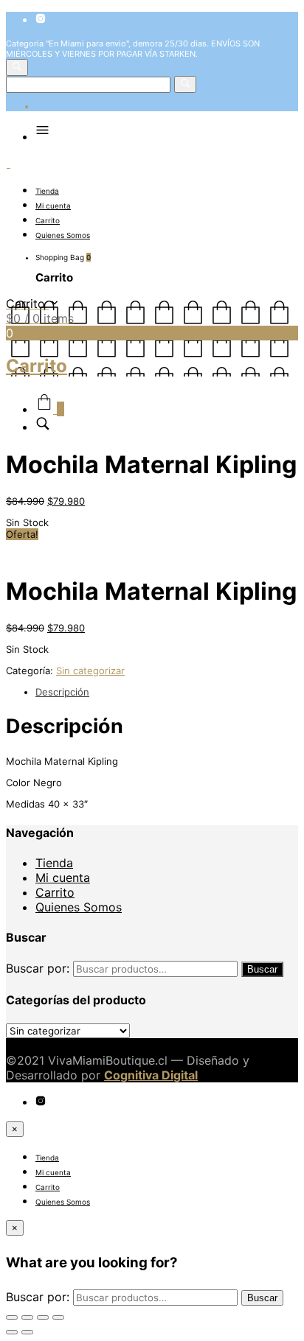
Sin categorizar (90, 670)
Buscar (262, 969)
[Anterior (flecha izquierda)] (12, 1332)
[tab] (166, 692)
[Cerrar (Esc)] (12, 1317)
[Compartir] (27, 1317)
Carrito (47, 220)
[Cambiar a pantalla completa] (43, 1317)
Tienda (47, 190)
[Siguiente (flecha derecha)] (27, 1332)
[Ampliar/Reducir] (58, 1317)
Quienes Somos (62, 235)
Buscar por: (37, 968)
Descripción (62, 692)
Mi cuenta (53, 205)
